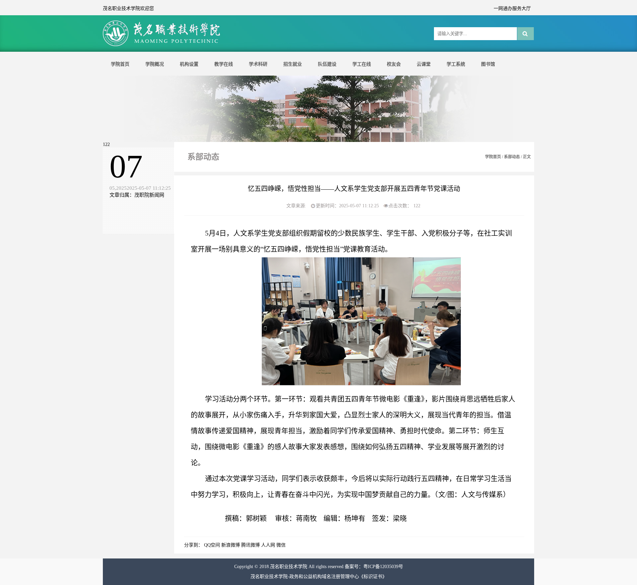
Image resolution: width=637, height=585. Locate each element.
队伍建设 (327, 64)
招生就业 (292, 64)
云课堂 (424, 64)
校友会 (394, 64)
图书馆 (488, 64)
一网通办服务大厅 (512, 8)
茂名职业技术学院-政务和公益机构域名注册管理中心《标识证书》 (318, 576)
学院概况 (154, 64)
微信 (281, 545)
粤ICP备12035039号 (383, 566)
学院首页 (120, 64)
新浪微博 (230, 545)
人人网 (268, 545)
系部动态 (512, 157)
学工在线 (361, 64)
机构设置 (189, 64)
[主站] (162, 45)
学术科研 (258, 64)
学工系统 (456, 64)
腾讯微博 (250, 545)
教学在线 (223, 64)
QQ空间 (212, 545)
